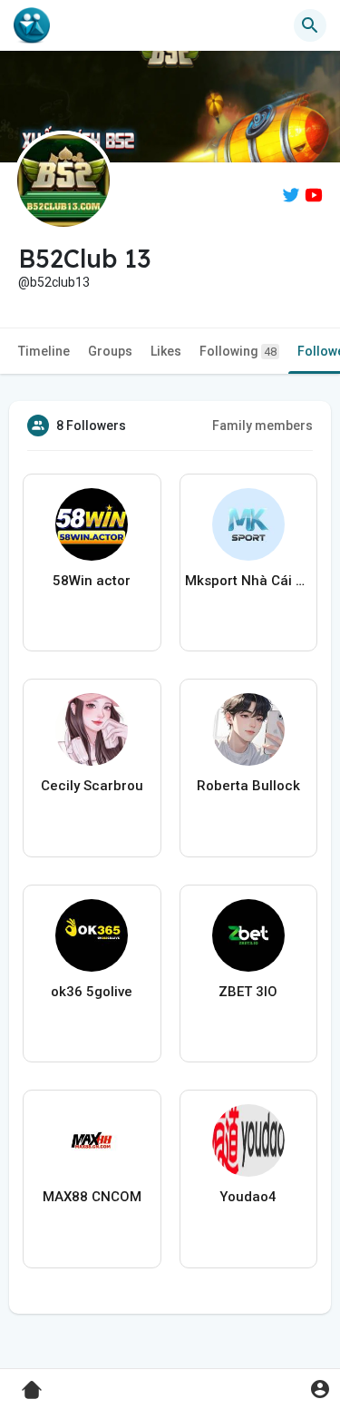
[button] (319, 1388)
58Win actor (92, 580)
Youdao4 (248, 1197)
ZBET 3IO (248, 991)
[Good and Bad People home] (32, 25)
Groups (110, 351)
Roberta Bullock (248, 786)
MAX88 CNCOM (92, 1197)
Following (238, 351)
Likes (166, 351)
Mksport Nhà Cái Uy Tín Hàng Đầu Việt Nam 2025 (249, 580)
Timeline (44, 351)
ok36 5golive (91, 991)
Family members (262, 425)
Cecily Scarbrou (92, 786)
